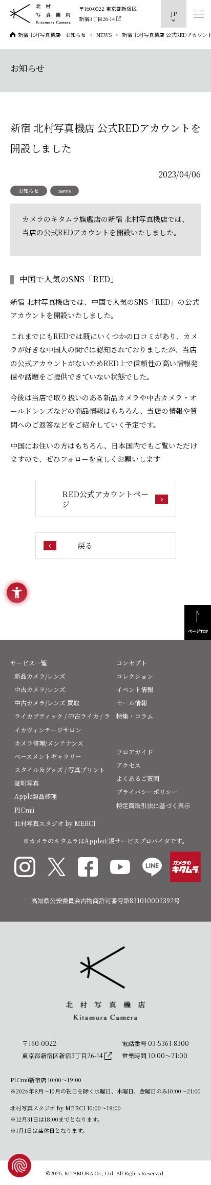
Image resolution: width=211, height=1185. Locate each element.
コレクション (134, 676)
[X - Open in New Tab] (57, 867)
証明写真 (26, 782)
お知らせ (28, 190)
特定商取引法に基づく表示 (153, 805)
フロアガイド (134, 751)
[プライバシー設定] (19, 1165)
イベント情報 (134, 689)
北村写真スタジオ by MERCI (55, 823)
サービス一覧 (28, 662)
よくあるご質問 (137, 778)
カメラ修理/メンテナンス (48, 743)
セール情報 (131, 702)
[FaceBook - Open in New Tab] (88, 867)
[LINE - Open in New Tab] (152, 867)
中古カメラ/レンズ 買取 (46, 702)
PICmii (24, 810)
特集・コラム (134, 715)
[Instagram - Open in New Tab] (24, 867)
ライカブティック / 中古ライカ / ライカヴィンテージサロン (62, 722)
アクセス (128, 765)
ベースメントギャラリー (47, 756)
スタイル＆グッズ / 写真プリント (59, 769)
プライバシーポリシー (147, 791)
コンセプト (131, 662)
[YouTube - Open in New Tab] (120, 867)
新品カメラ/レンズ (40, 676)
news (64, 190)
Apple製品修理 (35, 796)
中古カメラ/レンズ (40, 689)
